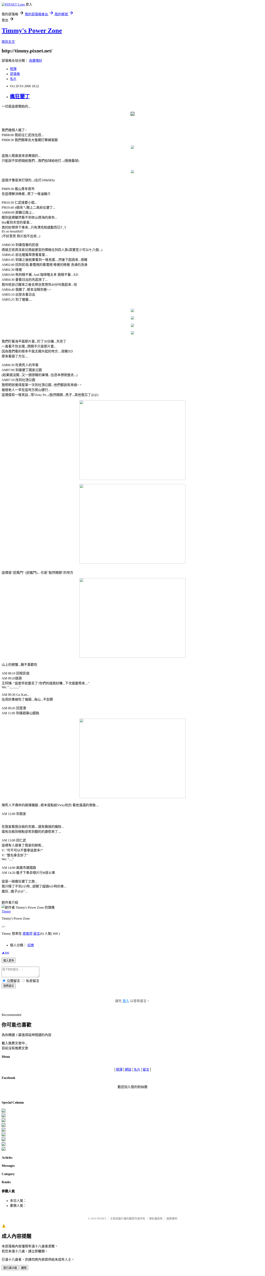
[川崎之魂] (3, 1130)
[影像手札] (3, 1121)
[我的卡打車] (3, 1144)
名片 (13, 79)
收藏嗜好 (35, 60)
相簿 (13, 69)
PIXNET (101, 1218)
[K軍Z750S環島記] (3, 1125)
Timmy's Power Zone (32, 30)
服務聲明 (171, 1218)
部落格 (15, 74)
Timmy (6, 911)
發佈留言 (8, 985)
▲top (5, 952)
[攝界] (3, 1116)
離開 (23, 1267)
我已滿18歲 (10, 1267)
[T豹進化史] (3, 1140)
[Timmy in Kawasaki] (3, 1135)
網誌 (128, 1069)
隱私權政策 (156, 1218)
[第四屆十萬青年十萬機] (3, 1149)
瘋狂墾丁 (20, 96)
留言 (36, 933)
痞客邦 (28, 933)
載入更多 (8, 960)
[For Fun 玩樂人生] (3, 1111)
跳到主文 (8, 42)
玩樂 (30, 945)
